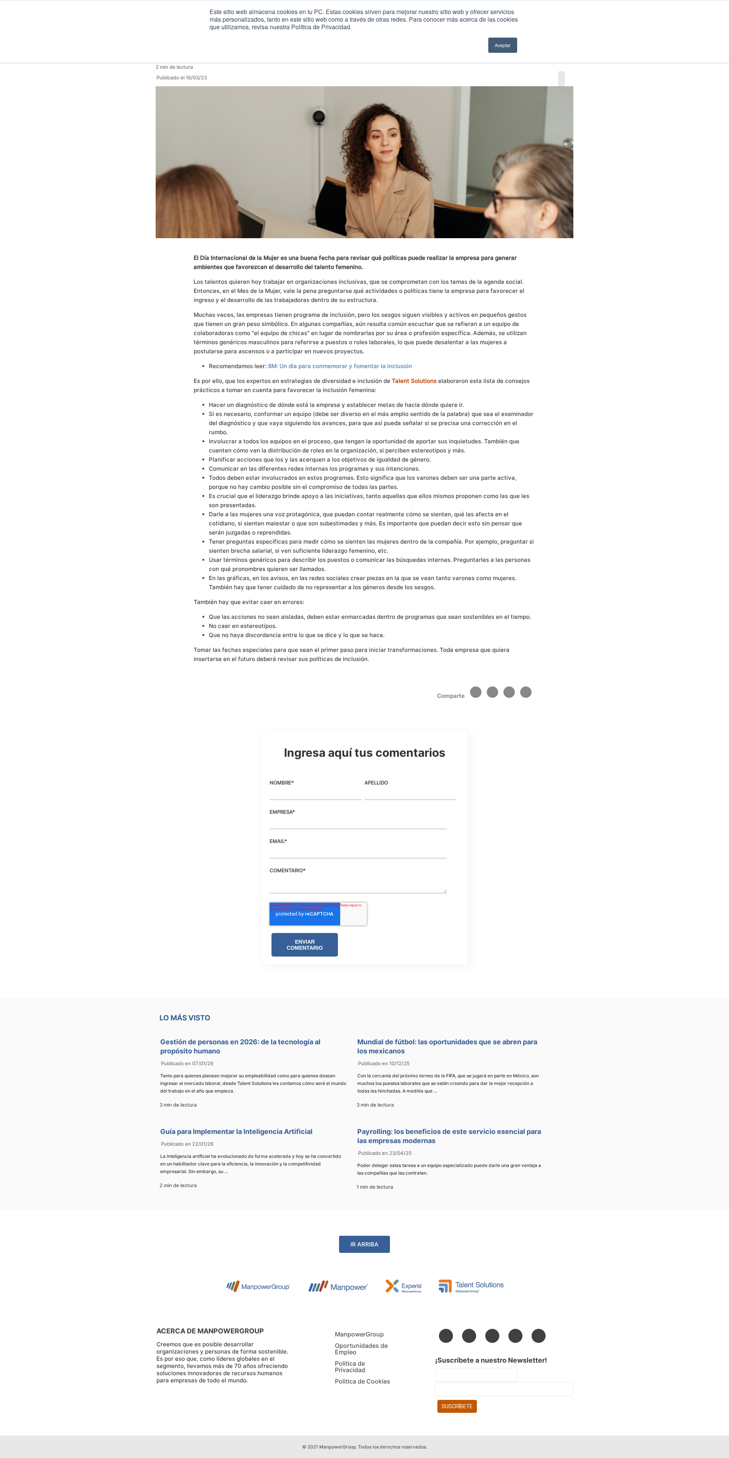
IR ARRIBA (364, 1244)
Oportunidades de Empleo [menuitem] (361, 1349)
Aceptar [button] (503, 45)
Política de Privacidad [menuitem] (350, 1367)
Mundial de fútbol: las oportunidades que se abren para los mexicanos (447, 1046)
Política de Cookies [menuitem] (362, 1381)
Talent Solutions (415, 380)
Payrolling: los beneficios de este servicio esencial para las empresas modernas (449, 1136)
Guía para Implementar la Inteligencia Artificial (236, 1131)
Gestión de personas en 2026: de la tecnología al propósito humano (240, 1046)
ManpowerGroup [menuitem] (359, 1334)
